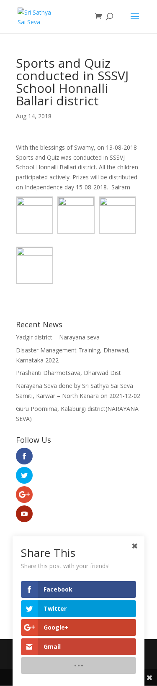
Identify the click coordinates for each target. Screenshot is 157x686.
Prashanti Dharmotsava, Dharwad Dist (68, 373)
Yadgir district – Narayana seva (58, 337)
